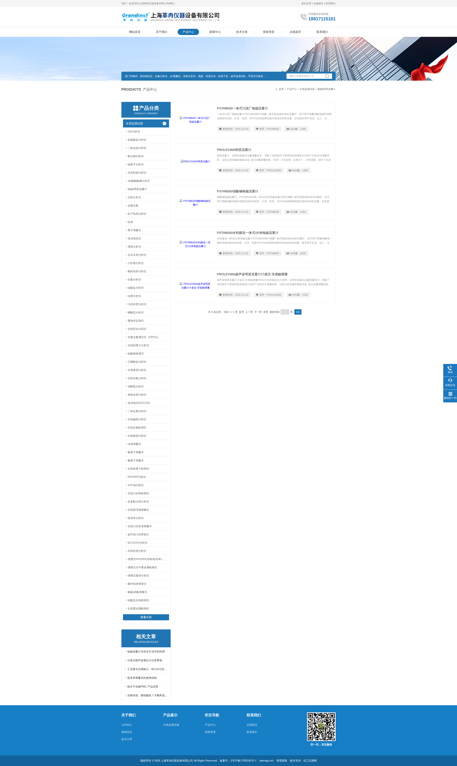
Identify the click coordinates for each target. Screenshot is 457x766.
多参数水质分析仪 (138, 501)
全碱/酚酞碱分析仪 (139, 180)
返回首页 (306, 3)
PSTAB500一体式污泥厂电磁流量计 (242, 108)
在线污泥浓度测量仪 (140, 526)
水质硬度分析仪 (137, 369)
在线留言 (318, 3)
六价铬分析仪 (136, 263)
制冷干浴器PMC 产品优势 (142, 686)
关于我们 (161, 31)
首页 (281, 89)
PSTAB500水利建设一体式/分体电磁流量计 (247, 233)
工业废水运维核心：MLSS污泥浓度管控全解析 (147, 669)
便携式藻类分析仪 (138, 575)
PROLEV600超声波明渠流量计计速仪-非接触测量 (252, 274)
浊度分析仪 (134, 295)
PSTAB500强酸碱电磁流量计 (237, 191)
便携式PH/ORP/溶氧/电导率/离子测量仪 (148, 559)
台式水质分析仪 (137, 254)
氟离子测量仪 (136, 460)
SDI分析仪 (134, 131)
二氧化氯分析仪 (137, 411)
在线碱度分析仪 (137, 419)
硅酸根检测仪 (136, 353)
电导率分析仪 (136, 517)
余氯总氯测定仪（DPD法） (144, 337)
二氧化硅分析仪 (137, 147)
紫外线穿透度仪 (137, 583)
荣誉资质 (268, 31)
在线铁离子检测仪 (138, 468)
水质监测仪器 (307, 89)
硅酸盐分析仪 (136, 287)
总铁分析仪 (134, 197)
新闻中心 (215, 31)
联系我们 (331, 3)
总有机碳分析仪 (137, 172)
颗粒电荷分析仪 (137, 271)
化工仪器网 (310, 760)
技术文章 (242, 31)
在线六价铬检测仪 (138, 493)
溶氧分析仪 (134, 246)
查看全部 (146, 617)
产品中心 (188, 31)
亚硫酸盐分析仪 (137, 139)
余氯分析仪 (134, 279)
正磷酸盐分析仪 (137, 361)
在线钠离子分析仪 (138, 345)
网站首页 (134, 31)
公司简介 (126, 724)
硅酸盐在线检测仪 (138, 600)
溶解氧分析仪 (136, 386)
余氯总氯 (133, 205)
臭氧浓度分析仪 (137, 394)
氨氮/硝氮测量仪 (137, 591)
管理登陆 (281, 760)
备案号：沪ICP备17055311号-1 (238, 760)
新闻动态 (126, 731)
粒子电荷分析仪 (137, 213)
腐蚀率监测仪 (136, 320)
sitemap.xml (266, 760)
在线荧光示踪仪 (137, 328)
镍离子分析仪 (136, 164)
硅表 (130, 221)
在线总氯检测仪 (137, 427)
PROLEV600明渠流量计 (234, 150)
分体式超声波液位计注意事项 (144, 660)
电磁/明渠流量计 (137, 189)
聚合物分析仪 (136, 156)
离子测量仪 (134, 230)
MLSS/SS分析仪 (137, 542)
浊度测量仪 (134, 443)
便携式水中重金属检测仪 (142, 567)
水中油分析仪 (136, 485)
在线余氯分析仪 (137, 378)
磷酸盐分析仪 (136, 312)
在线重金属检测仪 (138, 608)
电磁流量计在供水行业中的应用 (146, 651)
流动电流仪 (134, 238)
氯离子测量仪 (136, 452)
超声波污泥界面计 (138, 534)
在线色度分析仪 (137, 550)
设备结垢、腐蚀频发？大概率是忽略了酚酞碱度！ (147, 695)
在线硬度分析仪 (137, 435)
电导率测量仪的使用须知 (142, 677)
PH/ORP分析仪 (137, 476)
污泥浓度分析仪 (137, 304)
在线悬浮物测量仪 (138, 509)
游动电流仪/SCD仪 (139, 402)
